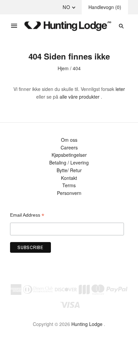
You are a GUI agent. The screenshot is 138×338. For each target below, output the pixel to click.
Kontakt (69, 178)
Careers (69, 147)
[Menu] (14, 26)
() (104, 7)
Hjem (63, 68)
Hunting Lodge (86, 324)
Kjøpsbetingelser (69, 154)
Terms (69, 185)
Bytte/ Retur (69, 170)
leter (120, 89)
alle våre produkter (79, 96)
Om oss (69, 139)
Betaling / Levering (69, 162)
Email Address (27, 215)
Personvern (69, 193)
